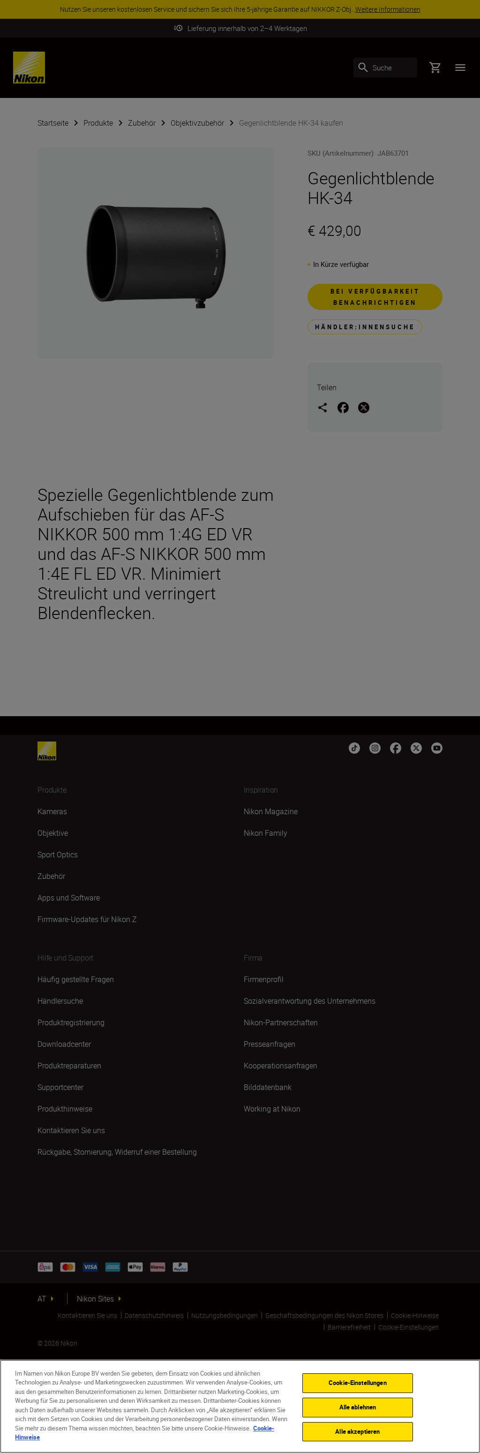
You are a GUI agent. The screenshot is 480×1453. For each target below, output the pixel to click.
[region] (240, 1406)
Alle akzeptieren (357, 1431)
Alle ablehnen (357, 1407)
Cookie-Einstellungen (358, 1383)
